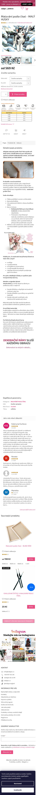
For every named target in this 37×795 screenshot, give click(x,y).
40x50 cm (12, 564)
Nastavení (18, 783)
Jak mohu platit (5, 707)
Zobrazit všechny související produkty (18, 621)
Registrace (4, 718)
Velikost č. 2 (5, 611)
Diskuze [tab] (19, 143)
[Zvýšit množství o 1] (8, 93)
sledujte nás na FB (9, 678)
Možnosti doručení (6, 89)
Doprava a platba (6, 700)
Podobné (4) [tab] (11, 143)
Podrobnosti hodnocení (24, 23)
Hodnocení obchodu (7, 705)
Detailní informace (6, 124)
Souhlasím (18, 790)
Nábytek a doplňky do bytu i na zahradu (18, 760)
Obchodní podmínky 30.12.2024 (10, 715)
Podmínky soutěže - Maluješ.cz (18, 762)
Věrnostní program (7, 702)
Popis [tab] (4, 143)
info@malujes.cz (9, 672)
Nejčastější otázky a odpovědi (10, 692)
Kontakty (4, 695)
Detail (31, 559)
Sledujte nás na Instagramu (19, 635)
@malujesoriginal (9, 684)
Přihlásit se (7, 752)
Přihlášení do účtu (6, 720)
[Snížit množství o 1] (8, 95)
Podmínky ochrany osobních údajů (11, 712)
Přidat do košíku (19, 94)
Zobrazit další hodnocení (27, 510)
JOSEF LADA (26, 4)
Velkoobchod (5, 710)
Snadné (13, 407)
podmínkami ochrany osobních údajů (23, 747)
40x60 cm (20, 564)
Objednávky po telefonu (8, 697)
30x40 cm (5, 564)
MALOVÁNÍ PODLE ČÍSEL (18, 402)
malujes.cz (7, 681)
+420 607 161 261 (9, 675)
